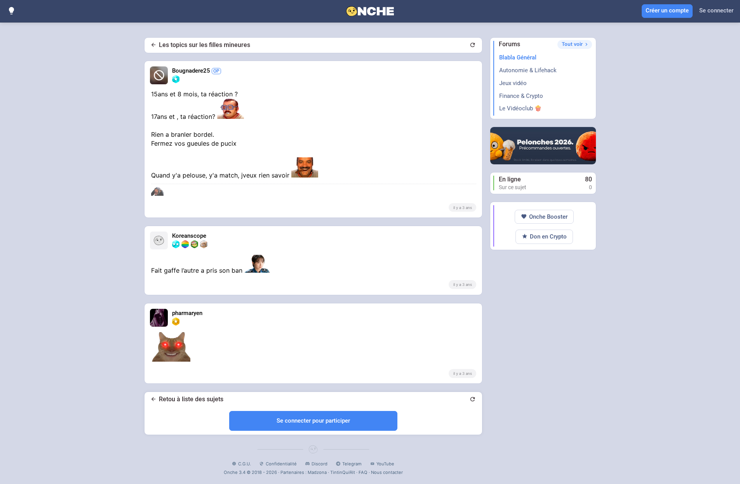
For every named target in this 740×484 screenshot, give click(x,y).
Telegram (352, 464)
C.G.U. (244, 464)
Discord (319, 464)
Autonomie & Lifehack (528, 70)
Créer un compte (667, 10)
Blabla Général (517, 57)
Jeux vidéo (513, 83)
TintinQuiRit (342, 472)
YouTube (385, 464)
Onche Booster (548, 216)
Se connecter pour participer (313, 420)
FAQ (363, 472)
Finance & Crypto (521, 95)
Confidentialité (281, 464)
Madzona (317, 472)
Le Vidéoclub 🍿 (520, 108)
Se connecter (716, 10)
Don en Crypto (548, 236)
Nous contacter (387, 472)
